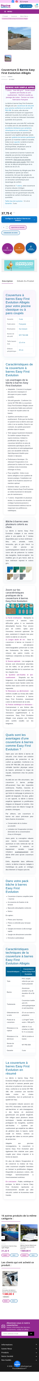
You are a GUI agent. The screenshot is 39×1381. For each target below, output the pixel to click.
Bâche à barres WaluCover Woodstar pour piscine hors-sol (28, 1246)
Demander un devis (11, 233)
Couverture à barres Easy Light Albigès (9, 1246)
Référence (4, 79)
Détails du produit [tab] (25, 281)
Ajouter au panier (17, 227)
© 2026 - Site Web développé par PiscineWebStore (19, 1367)
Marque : (4, 76)
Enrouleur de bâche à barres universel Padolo (9, 1291)
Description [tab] (7, 281)
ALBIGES (10, 76)
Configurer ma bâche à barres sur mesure (20, 219)
